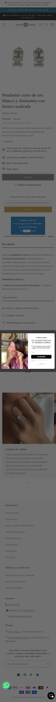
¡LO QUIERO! (41, 357)
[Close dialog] (53, 335)
